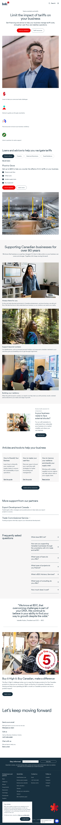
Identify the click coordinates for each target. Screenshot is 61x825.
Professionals (5, 795)
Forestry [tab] (19, 156)
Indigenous (4, 781)
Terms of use (32, 819)
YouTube (48, 785)
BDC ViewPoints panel (22, 796)
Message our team (8, 728)
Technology (5, 792)
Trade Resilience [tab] (47, 156)
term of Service (39, 822)
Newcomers (5, 790)
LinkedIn (48, 777)
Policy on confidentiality (23, 815)
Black (3, 779)
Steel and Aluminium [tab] (32, 156)
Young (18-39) (5, 787)
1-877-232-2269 (7, 737)
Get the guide (8, 479)
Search (53, 3)
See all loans (6, 161)
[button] (45, 537)
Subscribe (48, 761)
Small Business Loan (21, 777)
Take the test (40, 435)
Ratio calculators (20, 785)
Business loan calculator (22, 782)
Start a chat (6, 746)
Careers (18, 794)
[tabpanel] (30, 199)
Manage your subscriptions (23, 791)
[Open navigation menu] (58, 3)
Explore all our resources (30, 487)
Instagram (48, 782)
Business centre (35, 782)
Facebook (48, 780)
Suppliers (4, 798)
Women (4, 784)
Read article (46, 479)
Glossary (19, 788)
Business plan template (22, 780)
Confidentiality (39, 819)
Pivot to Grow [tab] (8, 156)
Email (32, 777)
